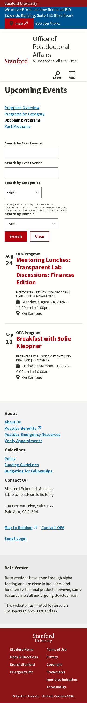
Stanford (16, 62)
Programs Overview (22, 108)
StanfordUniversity (43, 639)
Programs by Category (25, 114)
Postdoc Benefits (23, 428)
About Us (13, 422)
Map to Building (21, 528)
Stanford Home (21, 649)
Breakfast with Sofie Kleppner (43, 342)
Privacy (52, 657)
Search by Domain (20, 214)
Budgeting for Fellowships (28, 471)
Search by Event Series (23, 163)
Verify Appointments (23, 441)
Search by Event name (23, 143)
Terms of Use (56, 649)
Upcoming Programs (23, 120)
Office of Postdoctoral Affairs (51, 47)
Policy (10, 459)
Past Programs (17, 126)
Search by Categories (22, 183)
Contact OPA (52, 528)
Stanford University (21, 3)
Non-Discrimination (62, 679)
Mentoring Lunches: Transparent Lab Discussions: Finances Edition (45, 271)
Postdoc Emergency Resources (32, 435)
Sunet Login (15, 539)
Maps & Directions (24, 657)
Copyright (54, 664)
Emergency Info (21, 672)
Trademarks (56, 672)
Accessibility (56, 687)
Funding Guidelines (22, 465)
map (24, 25)
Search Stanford (22, 664)
